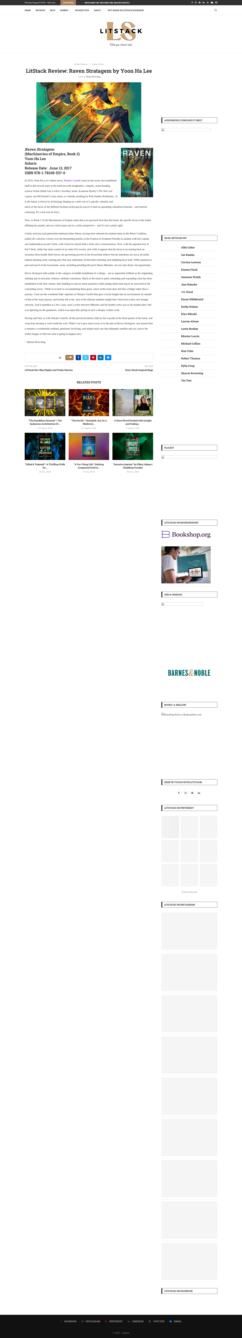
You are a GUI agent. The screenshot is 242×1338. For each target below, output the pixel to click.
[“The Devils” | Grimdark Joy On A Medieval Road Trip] (89, 402)
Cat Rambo (188, 254)
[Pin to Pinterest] (93, 357)
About (97, 10)
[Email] (212, 2)
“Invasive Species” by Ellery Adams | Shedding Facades (133, 466)
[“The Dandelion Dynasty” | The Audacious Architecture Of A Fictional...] (189, 1080)
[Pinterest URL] (170, 827)
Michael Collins (190, 343)
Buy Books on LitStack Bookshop (126, 10)
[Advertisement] (189, 86)
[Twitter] (208, 2)
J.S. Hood (187, 292)
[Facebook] (192, 2)
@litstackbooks (189, 892)
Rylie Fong (187, 365)
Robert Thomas (190, 358)
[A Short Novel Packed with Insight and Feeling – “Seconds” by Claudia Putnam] (132, 402)
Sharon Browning (93, 77)
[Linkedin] (203, 2)
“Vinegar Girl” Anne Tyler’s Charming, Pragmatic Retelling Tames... (122, 2)
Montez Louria (190, 336)
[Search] (215, 10)
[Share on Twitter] (85, 357)
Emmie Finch (189, 269)
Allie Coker (188, 247)
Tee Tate (186, 380)
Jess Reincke (189, 284)
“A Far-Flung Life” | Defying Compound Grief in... (89, 466)
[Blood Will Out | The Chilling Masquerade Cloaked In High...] (189, 1203)
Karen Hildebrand (192, 299)
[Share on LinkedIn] (101, 357)
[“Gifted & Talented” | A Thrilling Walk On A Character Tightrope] (45, 446)
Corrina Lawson (191, 262)
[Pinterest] (200, 2)
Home (28, 10)
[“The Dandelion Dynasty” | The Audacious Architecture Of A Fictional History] (45, 402)
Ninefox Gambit (72, 180)
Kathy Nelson (189, 306)
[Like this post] (70, 357)
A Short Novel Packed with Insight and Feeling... (133, 422)
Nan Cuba (187, 351)
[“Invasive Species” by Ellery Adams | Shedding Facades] (132, 446)
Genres (64, 10)
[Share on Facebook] (78, 357)
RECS (52, 10)
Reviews (40, 10)
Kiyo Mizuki (189, 314)
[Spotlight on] (189, 914)
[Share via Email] (108, 357)
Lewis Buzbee (189, 328)
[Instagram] (196, 2)
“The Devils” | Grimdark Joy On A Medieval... (89, 422)
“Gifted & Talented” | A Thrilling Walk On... (45, 466)
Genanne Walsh (191, 277)
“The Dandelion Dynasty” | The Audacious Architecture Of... (45, 422)
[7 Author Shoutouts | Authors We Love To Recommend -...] (189, 997)
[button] (78, 2)
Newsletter (82, 10)
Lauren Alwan (190, 321)
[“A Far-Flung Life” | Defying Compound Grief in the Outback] (89, 446)
